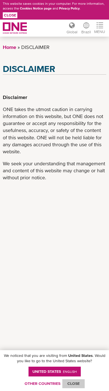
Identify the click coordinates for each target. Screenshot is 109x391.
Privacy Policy (69, 8)
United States (54, 371)
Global (72, 32)
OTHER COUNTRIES (42, 383)
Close (10, 15)
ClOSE (73, 383)
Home (9, 47)
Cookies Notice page (36, 8)
